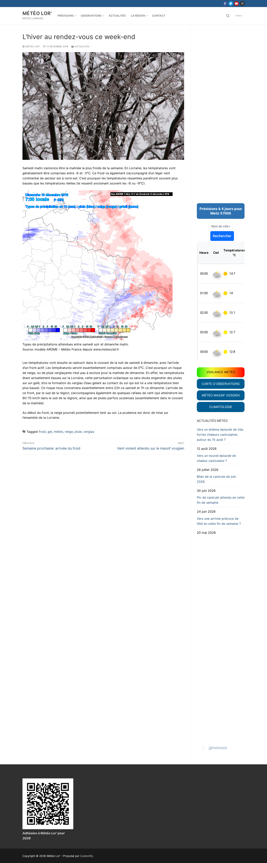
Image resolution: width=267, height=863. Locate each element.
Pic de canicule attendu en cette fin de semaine (221, 499)
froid (42, 432)
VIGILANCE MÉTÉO (220, 372)
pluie (78, 432)
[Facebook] (225, 3)
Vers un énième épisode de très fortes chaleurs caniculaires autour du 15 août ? (220, 434)
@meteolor (218, 747)
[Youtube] (236, 3)
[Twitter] (230, 3)
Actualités (81, 46)
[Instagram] (242, 3)
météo (58, 432)
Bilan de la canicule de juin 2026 (216, 479)
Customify (86, 856)
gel (49, 432)
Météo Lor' (37, 13)
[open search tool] (228, 16)
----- (239, 15)
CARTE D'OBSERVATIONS (221, 384)
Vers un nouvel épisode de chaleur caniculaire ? (216, 458)
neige (69, 432)
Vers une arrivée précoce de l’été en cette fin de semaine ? (219, 521)
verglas (88, 432)
